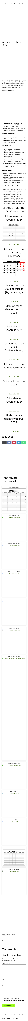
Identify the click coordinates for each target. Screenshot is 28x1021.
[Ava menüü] (2, 7)
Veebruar (14, 934)
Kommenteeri (6, 963)
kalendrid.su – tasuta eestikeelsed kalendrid (13, 4)
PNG (10, 244)
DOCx (14, 244)
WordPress (15, 1018)
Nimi (3, 979)
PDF (18, 244)
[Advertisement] (14, 24)
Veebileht (4, 992)
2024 (3, 940)
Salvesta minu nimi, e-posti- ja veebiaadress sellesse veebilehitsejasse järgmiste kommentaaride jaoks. (14, 1000)
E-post (4, 985)
